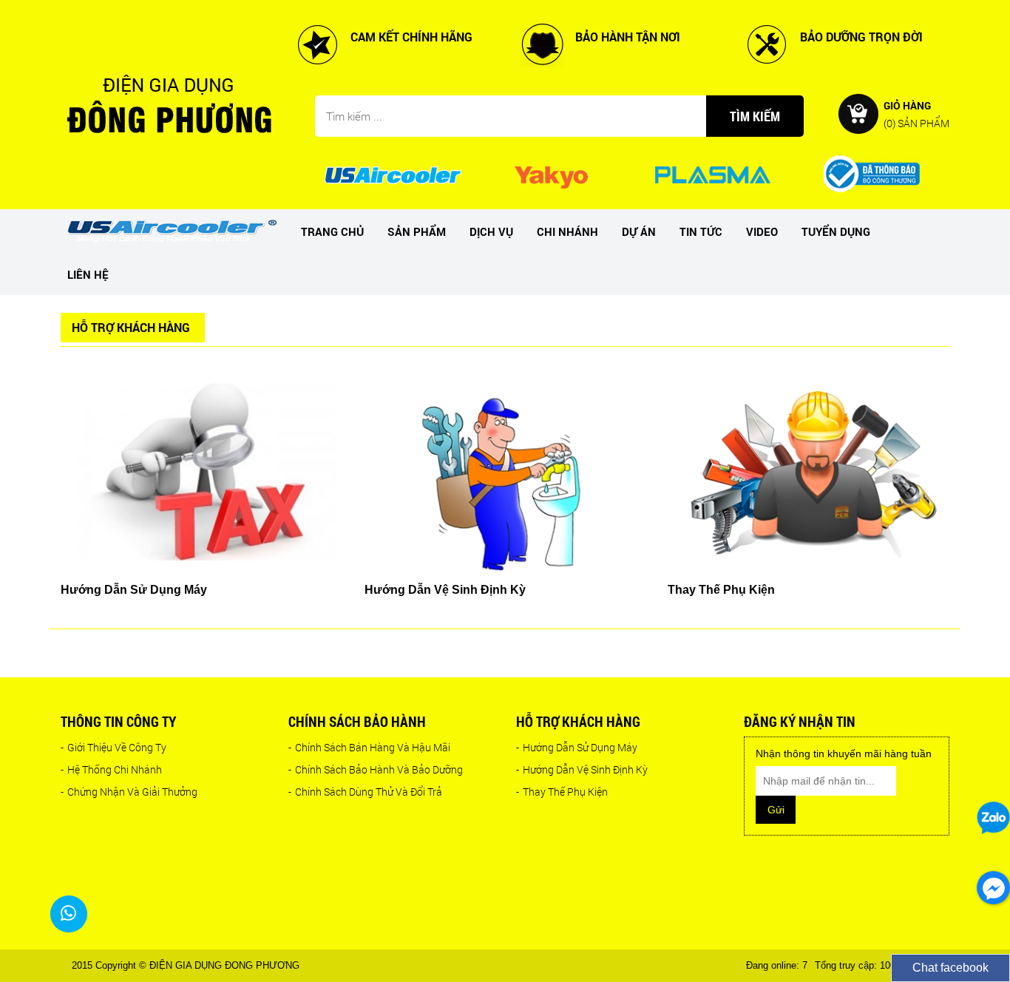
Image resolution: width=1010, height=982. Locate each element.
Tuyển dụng (835, 231)
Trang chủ (332, 231)
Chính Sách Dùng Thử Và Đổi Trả (365, 792)
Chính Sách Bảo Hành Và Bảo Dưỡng (375, 769)
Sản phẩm (416, 231)
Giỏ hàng (916, 113)
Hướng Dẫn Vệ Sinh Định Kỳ (582, 769)
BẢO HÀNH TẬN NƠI (627, 36)
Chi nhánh (567, 231)
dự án (639, 231)
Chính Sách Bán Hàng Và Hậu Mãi (369, 747)
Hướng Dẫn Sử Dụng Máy (576, 747)
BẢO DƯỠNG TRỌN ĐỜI (861, 36)
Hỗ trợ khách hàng (578, 721)
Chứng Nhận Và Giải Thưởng (129, 792)
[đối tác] (392, 174)
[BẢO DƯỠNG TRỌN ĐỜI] (767, 44)
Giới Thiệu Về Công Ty (113, 747)
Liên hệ (88, 274)
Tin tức (700, 231)
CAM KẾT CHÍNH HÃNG (411, 36)
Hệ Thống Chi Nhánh (111, 769)
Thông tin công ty (118, 721)
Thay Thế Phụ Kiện (562, 792)
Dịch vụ (491, 231)
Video (762, 231)
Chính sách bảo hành (357, 721)
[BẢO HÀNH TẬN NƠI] (542, 44)
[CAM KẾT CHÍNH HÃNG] (317, 44)
